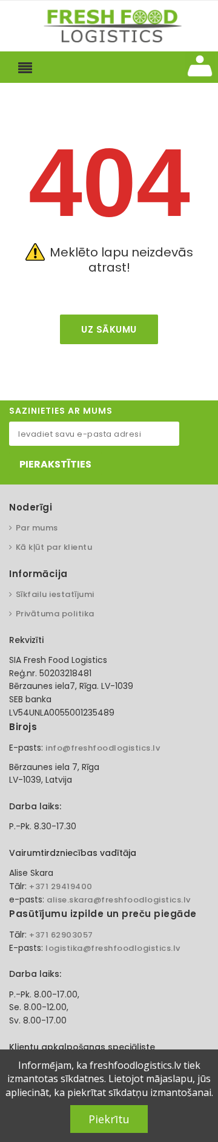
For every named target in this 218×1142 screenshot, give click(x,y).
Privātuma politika (55, 613)
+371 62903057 (61, 935)
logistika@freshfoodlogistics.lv (112, 948)
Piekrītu (109, 1119)
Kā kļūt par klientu (54, 547)
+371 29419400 (61, 886)
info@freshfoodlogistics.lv (102, 748)
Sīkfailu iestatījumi (55, 594)
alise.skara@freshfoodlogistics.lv (119, 899)
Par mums (37, 527)
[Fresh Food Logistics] (109, 25)
